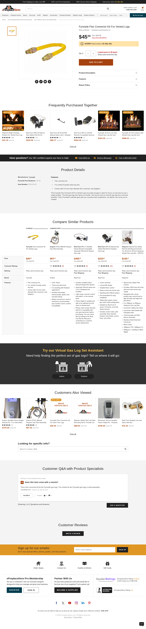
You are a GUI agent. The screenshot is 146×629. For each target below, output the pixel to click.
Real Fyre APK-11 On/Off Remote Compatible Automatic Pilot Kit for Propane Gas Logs (85, 134)
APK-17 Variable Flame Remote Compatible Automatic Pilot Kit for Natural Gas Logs (84, 250)
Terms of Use (68, 617)
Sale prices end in (113, 2)
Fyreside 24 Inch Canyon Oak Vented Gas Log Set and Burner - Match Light (132, 134)
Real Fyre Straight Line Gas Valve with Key (132, 421)
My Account (103, 15)
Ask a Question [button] (117, 505)
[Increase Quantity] (93, 53)
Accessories (53, 15)
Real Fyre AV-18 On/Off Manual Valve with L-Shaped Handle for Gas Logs (60, 134)
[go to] (13, 121)
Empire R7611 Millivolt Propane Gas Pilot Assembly (36, 421)
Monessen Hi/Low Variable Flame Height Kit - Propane (107, 421)
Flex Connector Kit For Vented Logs (35, 248)
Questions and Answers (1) (101, 30)
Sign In (31, 590)
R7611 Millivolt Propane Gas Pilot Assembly (60, 248)
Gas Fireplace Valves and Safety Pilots (45, 19)
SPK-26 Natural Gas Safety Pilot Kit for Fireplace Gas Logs (108, 249)
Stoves (25, 15)
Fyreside (32, 177)
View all (73, 147)
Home (4, 19)
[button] (102, 158)
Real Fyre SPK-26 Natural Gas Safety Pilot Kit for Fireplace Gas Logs (35, 134)
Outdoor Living (77, 15)
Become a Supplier (67, 590)
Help (120, 15)
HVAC (39, 15)
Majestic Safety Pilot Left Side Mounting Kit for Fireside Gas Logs (84, 421)
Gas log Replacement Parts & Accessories (20, 19)
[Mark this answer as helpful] (44, 495)
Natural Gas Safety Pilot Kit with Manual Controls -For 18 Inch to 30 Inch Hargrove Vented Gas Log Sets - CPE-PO (133, 250)
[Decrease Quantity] (88, 53)
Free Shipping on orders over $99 (34, 2)
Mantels (45, 15)
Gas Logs (32, 15)
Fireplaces (5, 15)
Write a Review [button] (84, 30)
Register (14, 590)
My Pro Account (138, 15)
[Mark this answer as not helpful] (49, 495)
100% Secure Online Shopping (86, 2)
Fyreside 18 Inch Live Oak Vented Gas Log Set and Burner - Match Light (107, 134)
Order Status (113, 15)
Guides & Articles (89, 15)
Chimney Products (65, 15)
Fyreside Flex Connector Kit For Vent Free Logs (60, 421)
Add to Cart (96, 62)
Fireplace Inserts (16, 15)
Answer (26, 495)
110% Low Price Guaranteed (60, 2)
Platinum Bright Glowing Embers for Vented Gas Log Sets (12, 134)
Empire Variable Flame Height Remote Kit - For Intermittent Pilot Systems (13, 421)
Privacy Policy (78, 617)
